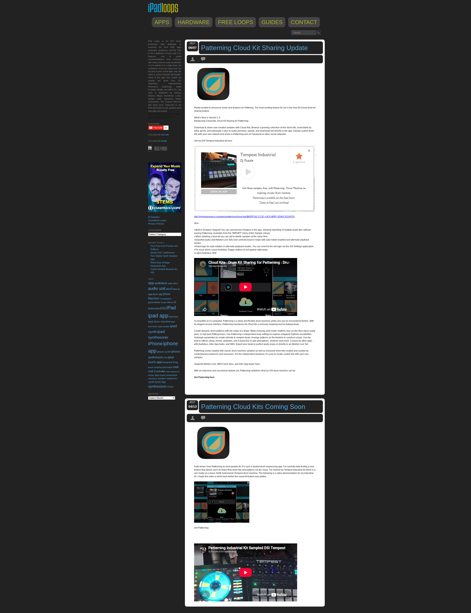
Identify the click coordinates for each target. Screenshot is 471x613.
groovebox (154, 302)
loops (169, 367)
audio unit (156, 288)
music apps (154, 375)
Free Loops (235, 22)
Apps (162, 22)
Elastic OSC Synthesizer (162, 252)
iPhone (155, 343)
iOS (163, 308)
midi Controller (156, 371)
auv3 (169, 288)
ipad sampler (164, 326)
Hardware (194, 22)
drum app (157, 294)
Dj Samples (154, 217)
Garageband (165, 299)
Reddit (164, 141)
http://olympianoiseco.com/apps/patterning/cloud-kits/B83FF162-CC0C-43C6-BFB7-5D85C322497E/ (244, 216)
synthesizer (157, 386)
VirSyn (170, 387)
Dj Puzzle (175, 74)
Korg (175, 362)
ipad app (158, 315)
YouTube (165, 135)
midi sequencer (173, 371)
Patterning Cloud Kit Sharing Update (254, 48)
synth (151, 382)
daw (175, 289)
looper (151, 367)
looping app (160, 367)
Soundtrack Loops (157, 220)
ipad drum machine (159, 321)
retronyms (152, 378)
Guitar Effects (167, 302)
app (151, 283)
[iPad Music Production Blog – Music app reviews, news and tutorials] (165, 13)
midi (176, 367)
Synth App (160, 382)
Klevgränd (167, 362)
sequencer (172, 378)
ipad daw (173, 316)
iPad (171, 307)
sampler (162, 378)
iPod (165, 357)
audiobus (161, 283)
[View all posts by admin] (193, 62)
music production (168, 375)
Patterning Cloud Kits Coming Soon (253, 406)
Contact (304, 22)
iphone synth (164, 351)
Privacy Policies (156, 223)
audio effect (173, 283)
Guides (272, 22)
